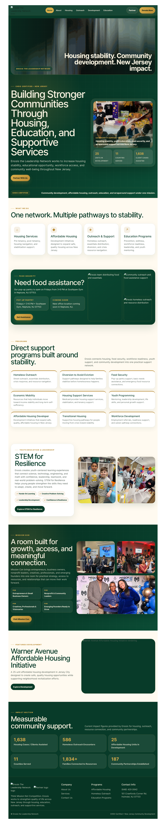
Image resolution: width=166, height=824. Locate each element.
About (58, 10)
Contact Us (66, 797)
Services (65, 793)
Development (94, 10)
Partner (132, 10)
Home (49, 10)
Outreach (80, 10)
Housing (68, 10)
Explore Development (22, 687)
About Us (65, 789)
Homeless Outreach (100, 793)
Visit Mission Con (21, 619)
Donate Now (147, 10)
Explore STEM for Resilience (29, 509)
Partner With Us (20, 178)
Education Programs (101, 797)
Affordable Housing (100, 789)
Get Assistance (23, 317)
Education (108, 10)
